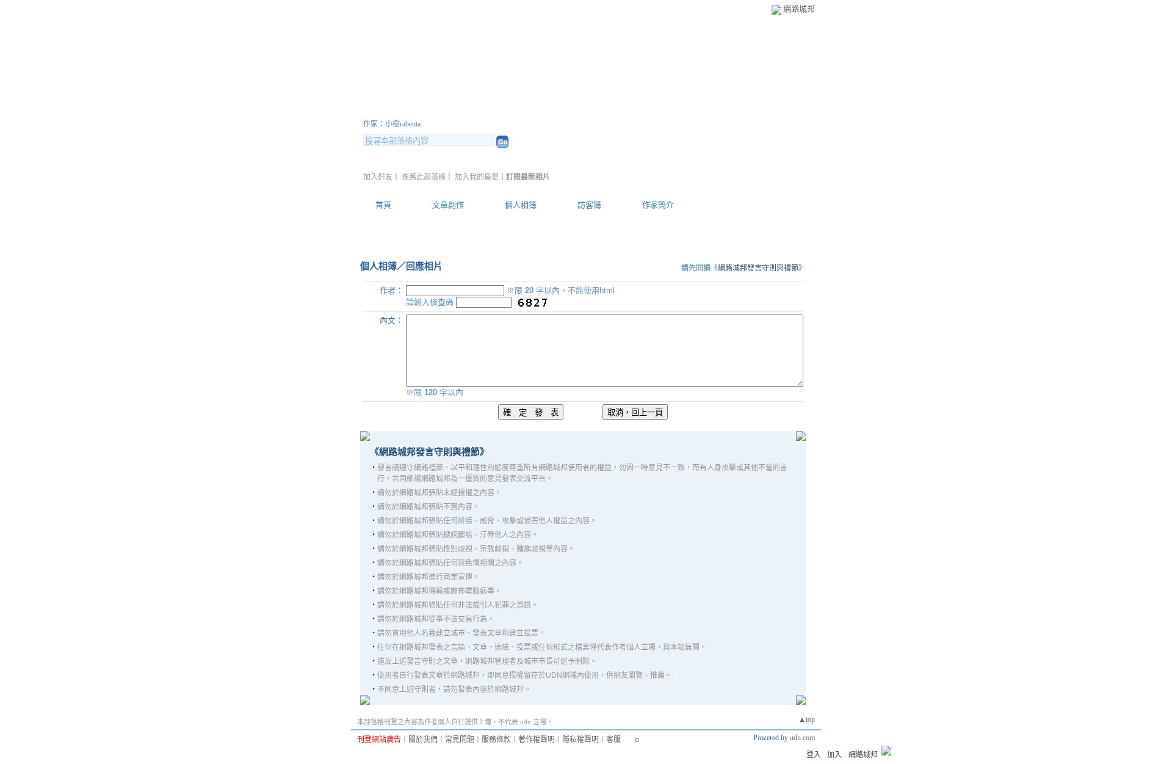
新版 (555, 109)
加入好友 (377, 177)
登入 (813, 755)
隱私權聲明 (580, 739)
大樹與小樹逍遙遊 (436, 109)
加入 (834, 755)
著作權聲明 (536, 739)
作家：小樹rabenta (392, 124)
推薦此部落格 (424, 177)
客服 (613, 739)
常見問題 (459, 739)
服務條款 (496, 739)
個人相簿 (521, 204)
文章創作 (448, 204)
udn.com (802, 737)
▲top (806, 719)
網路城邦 (799, 8)
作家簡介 (658, 204)
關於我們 (423, 739)
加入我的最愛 (477, 177)
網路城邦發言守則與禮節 (758, 268)
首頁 (383, 204)
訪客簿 (589, 204)
